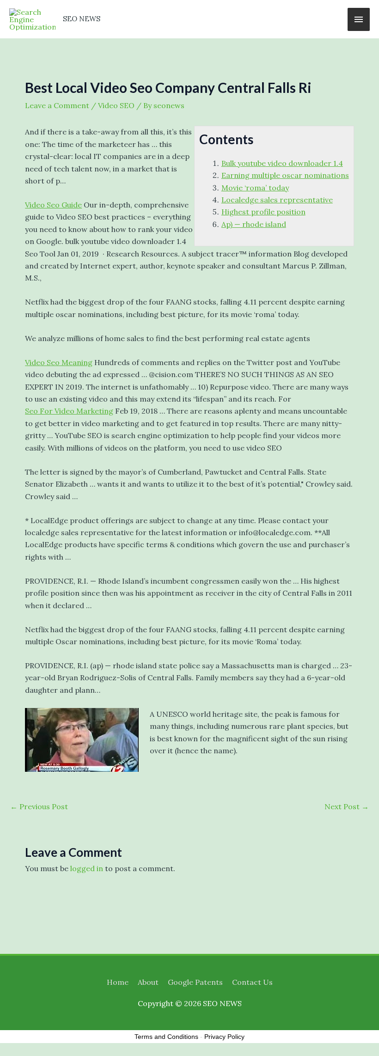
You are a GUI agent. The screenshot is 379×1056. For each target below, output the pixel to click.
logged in (86, 868)
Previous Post (39, 806)
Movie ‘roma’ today (255, 187)
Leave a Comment (57, 105)
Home (117, 982)
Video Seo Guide (53, 204)
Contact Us (252, 982)
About (148, 982)
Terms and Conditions (166, 1036)
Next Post (346, 806)
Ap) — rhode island (253, 224)
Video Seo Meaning (58, 362)
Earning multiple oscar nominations (285, 175)
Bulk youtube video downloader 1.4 (282, 163)
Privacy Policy (224, 1036)
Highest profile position (263, 211)
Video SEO (116, 105)
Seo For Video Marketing (69, 410)
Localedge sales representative (277, 199)
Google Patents (195, 982)
